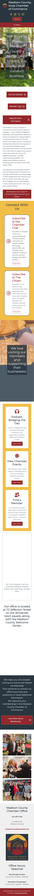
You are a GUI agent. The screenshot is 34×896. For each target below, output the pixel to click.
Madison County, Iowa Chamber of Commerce (20, 6)
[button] (17, 745)
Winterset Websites (21, 893)
